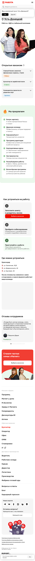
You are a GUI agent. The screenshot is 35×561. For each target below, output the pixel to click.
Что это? (5, 557)
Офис (4, 435)
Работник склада (9, 460)
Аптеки (5, 419)
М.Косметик (7, 403)
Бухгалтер (6, 427)
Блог (4, 490)
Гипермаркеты (8, 411)
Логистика (6, 472)
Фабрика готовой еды (11, 480)
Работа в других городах (7, 544)
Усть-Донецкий (13, 19)
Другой (13, 14)
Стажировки (7, 444)
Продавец (6, 395)
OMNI (4, 440)
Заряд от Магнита (9, 407)
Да (5, 14)
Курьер (5, 464)
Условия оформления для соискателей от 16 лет (13, 542)
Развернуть (7, 339)
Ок (30, 557)
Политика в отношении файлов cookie (11, 538)
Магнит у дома (8, 399)
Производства (8, 476)
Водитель (6, 456)
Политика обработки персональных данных (12, 540)
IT (2, 448)
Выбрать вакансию (17, 216)
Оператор (6, 431)
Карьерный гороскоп (10, 494)
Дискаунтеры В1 (8, 415)
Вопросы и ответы (9, 486)
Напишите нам (17, 515)
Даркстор (6, 468)
